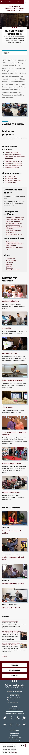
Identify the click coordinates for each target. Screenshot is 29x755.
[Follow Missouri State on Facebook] (5, 718)
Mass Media (9, 266)
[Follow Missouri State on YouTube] (5, 724)
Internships (6, 328)
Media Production (11, 245)
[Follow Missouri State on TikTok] (24, 718)
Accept (22, 745)
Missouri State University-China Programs (14, 713)
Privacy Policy (14, 752)
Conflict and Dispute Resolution (14, 219)
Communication (10, 258)
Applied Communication (12, 242)
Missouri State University (14, 709)
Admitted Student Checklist (14, 738)
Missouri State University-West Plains (14, 711)
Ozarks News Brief (9, 353)
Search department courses (13, 583)
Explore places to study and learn (13, 558)
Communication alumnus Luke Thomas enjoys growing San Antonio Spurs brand (12, 632)
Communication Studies (11, 152)
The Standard (7, 407)
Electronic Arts (9, 158)
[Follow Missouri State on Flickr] (24, 724)
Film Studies (9, 262)
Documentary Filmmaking (13, 221)
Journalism (8, 160)
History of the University (14, 740)
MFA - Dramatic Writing (11, 178)
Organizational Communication (14, 227)
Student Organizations (11, 492)
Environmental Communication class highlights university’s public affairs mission (12, 643)
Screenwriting (10, 268)
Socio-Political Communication (13, 163)
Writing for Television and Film (14, 234)
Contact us (15, 675)
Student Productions (10, 301)
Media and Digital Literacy (13, 225)
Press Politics (9, 229)
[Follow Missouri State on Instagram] (17, 718)
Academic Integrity (14, 735)
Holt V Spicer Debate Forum (13, 380)
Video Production (11, 232)
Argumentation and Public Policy (15, 217)
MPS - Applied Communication (13, 180)
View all (4, 656)
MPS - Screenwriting (10, 182)
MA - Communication (10, 176)
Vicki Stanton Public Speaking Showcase (14, 433)
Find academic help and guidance (11, 532)
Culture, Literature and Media (13, 154)
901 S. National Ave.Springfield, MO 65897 (15, 694)
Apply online (14, 665)
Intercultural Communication (14, 223)
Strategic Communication (12, 167)
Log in (17, 2)
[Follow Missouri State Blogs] (17, 724)
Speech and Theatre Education (13, 165)
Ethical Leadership (11, 260)
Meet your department (11, 608)
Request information (14, 670)
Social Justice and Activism (13, 230)
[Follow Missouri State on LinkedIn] (11, 724)
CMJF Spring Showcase (11, 463)
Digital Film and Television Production (15, 156)
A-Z (22, 2)
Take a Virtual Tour (14, 702)
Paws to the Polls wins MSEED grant (10, 621)
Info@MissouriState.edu (15, 698)
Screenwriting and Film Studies (13, 161)
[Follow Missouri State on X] (11, 718)
